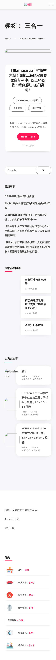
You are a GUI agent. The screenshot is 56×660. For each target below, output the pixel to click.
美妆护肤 (36, 108)
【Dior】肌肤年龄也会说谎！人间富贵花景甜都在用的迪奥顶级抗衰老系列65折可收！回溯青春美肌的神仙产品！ (27, 247)
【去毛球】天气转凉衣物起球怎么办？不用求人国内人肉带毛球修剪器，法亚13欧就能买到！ (27, 231)
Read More (28, 136)
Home (8, 39)
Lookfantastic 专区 (27, 100)
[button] (51, 4)
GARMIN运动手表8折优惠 (19, 196)
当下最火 (17, 108)
